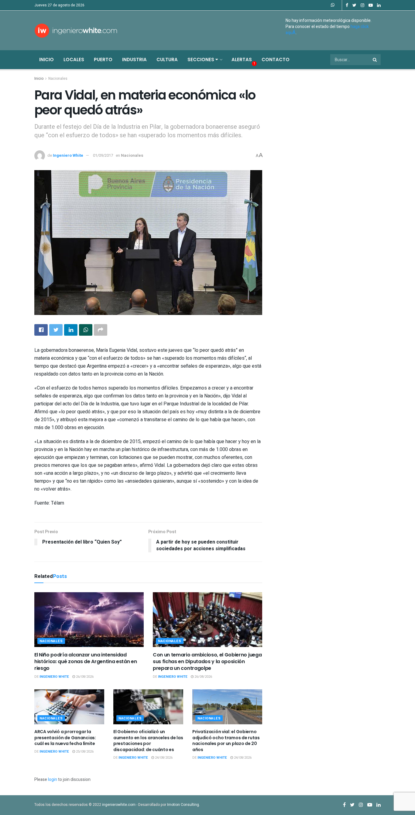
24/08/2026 (163, 757)
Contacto (276, 59)
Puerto (103, 59)
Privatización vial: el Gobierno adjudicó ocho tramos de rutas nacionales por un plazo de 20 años (226, 741)
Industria (134, 59)
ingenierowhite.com (118, 804)
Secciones (201, 59)
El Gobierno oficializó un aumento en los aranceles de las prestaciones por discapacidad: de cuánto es (148, 741)
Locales (73, 59)
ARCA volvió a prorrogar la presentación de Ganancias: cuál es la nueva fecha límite (65, 738)
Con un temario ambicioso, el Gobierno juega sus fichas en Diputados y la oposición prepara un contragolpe (207, 661)
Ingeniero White (68, 155)
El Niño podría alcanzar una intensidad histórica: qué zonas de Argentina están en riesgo (85, 661)
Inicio (46, 59)
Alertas (242, 59)
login (52, 779)
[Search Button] (375, 59)
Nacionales (57, 78)
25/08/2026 (84, 751)
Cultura (167, 59)
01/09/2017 (103, 155)
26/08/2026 (84, 676)
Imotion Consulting (183, 804)
